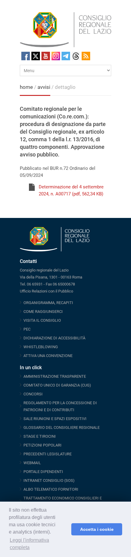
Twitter (35, 56)
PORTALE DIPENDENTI (43, 471)
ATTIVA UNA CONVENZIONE (48, 355)
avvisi (43, 87)
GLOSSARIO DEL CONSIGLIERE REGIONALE (61, 427)
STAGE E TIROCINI (39, 436)
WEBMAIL (32, 463)
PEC (26, 329)
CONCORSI (33, 394)
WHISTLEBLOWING (40, 347)
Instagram (55, 56)
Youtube (45, 56)
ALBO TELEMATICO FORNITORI (50, 489)
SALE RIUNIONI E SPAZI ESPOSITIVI (55, 418)
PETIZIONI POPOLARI (42, 445)
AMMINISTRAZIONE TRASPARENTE (54, 376)
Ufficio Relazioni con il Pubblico (46, 291)
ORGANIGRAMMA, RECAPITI (48, 302)
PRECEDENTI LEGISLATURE (47, 454)
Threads (76, 56)
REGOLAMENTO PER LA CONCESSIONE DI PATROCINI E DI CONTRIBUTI (60, 406)
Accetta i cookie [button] (97, 529)
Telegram (66, 56)
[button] (65, 529)
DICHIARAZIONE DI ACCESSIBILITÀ (54, 338)
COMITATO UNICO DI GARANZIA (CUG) (57, 385)
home (26, 87)
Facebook (25, 56)
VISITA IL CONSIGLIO (42, 320)
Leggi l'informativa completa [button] (29, 544)
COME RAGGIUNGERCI (43, 311)
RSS (86, 56)
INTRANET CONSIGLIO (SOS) (49, 480)
